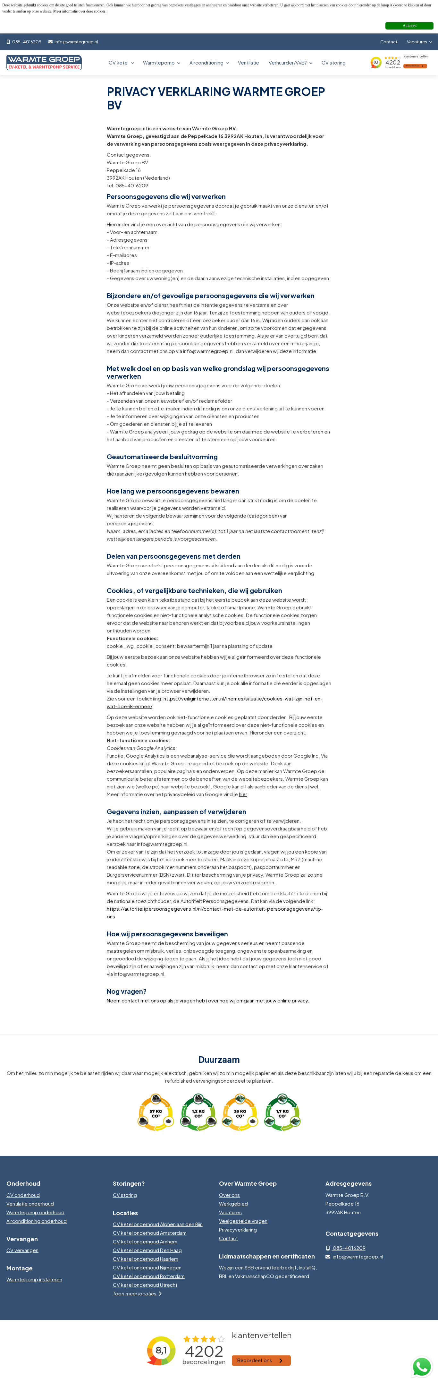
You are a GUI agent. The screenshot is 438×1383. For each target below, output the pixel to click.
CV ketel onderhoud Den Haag (147, 1250)
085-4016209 (26, 41)
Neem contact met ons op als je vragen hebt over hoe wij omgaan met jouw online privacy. (208, 1000)
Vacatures (417, 41)
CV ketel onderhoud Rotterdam (149, 1276)
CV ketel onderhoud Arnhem (145, 1241)
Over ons (229, 1195)
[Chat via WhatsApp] (422, 1367)
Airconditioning (207, 62)
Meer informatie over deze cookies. (79, 11)
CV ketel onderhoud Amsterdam (150, 1233)
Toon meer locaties (135, 1293)
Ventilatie (248, 62)
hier (243, 794)
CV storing (334, 62)
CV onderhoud (23, 1195)
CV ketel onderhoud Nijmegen (147, 1267)
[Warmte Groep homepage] (44, 63)
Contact (388, 41)
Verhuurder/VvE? (288, 62)
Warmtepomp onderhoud (35, 1212)
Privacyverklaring (238, 1229)
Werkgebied (233, 1203)
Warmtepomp (159, 62)
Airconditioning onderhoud (36, 1221)
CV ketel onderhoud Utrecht (145, 1285)
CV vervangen (22, 1250)
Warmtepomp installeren (34, 1279)
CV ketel (119, 62)
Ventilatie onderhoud (30, 1203)
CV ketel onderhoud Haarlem (145, 1259)
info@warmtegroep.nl (76, 41)
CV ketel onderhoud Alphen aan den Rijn (158, 1224)
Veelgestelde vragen (243, 1221)
